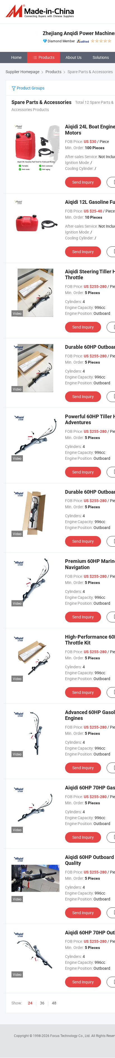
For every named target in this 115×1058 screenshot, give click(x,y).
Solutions (101, 57)
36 (42, 1003)
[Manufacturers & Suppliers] (41, 11)
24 (30, 1003)
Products (46, 57)
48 (54, 1003)
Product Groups (30, 88)
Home (16, 57)
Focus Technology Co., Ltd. (70, 1035)
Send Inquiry (83, 182)
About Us (74, 57)
